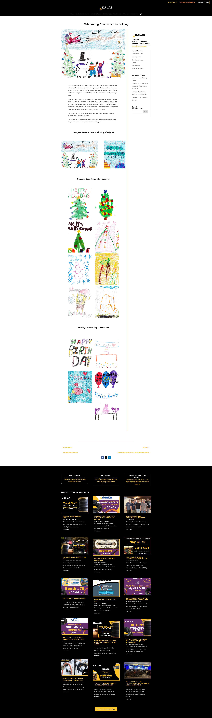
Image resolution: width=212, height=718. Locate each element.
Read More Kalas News (106, 709)
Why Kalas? (106, 475)
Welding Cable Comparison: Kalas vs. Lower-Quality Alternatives (136, 641)
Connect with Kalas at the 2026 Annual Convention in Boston (140, 86)
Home (72, 14)
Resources (78, 560)
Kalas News (74, 475)
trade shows (71, 600)
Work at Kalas (172, 2)
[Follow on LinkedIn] (109, 457)
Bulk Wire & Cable (81, 14)
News (70, 519)
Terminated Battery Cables (112, 14)
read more (66, 529)
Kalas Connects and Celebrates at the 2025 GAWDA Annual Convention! (137, 683)
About (125, 14)
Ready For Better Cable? (137, 476)
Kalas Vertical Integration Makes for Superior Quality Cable (105, 642)
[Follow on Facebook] (102, 457)
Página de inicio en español (187, 2)
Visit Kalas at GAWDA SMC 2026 (74, 598)
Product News (75, 519)
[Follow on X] (106, 457)
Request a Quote (203, 2)
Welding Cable (95, 14)
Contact (133, 14)
